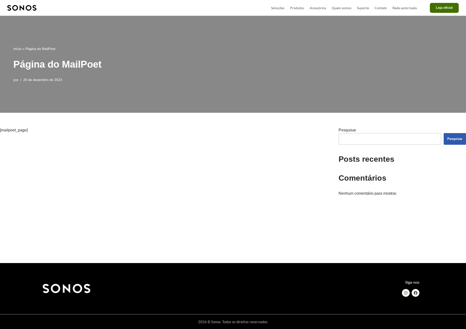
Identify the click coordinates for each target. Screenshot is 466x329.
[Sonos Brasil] (21, 8)
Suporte (363, 8)
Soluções (277, 8)
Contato (380, 8)
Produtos (297, 8)
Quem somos (341, 8)
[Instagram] (406, 293)
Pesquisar (347, 130)
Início (17, 49)
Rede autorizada (404, 8)
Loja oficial (444, 7)
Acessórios (318, 8)
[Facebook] (415, 293)
